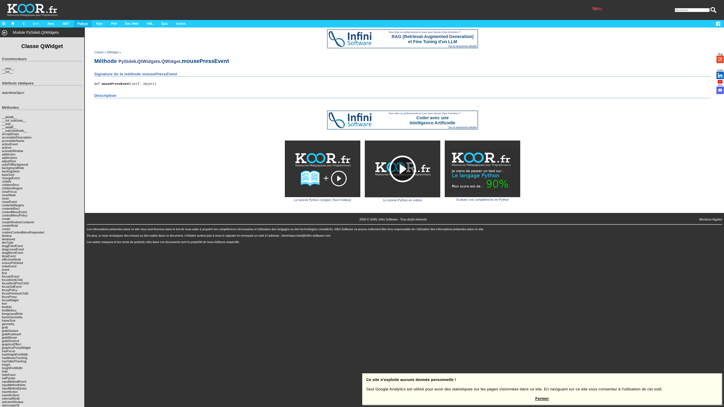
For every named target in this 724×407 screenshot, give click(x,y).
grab (5, 327)
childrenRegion (12, 188)
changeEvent (11, 178)
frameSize (8, 320)
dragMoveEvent (12, 252)
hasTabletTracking (14, 361)
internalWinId (11, 398)
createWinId (10, 225)
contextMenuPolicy (14, 215)
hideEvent (8, 374)
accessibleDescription (16, 137)
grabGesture (10, 330)
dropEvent (9, 256)
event (5, 269)
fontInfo (7, 307)
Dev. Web (131, 23)
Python (82, 23)
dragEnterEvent (12, 246)
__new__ (8, 68)
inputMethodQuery (14, 388)
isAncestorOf (10, 405)
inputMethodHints (13, 385)
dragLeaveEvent (13, 249)
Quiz (164, 23)
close (5, 198)
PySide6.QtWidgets (139, 61)
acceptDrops (10, 134)
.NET (65, 23)
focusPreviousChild (15, 293)
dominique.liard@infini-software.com (305, 235)
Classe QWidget (42, 46)
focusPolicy (9, 290)
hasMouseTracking (14, 358)
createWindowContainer (18, 222)
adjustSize (9, 161)
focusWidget (10, 300)
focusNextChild (12, 280)
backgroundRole (13, 168)
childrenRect (10, 185)
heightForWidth (12, 368)
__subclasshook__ (14, 130)
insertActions (10, 395)
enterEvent (9, 266)
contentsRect (10, 208)
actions (7, 147)
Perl (114, 23)
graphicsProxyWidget (16, 347)
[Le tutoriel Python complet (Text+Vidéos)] (322, 169)
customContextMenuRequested (23, 232)
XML (150, 23)
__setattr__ (9, 127)
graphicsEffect (11, 344)
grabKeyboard (11, 334)
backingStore (11, 171)
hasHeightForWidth (15, 354)
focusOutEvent (11, 286)
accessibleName (13, 140)
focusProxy (9, 296)
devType (7, 242)
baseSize (8, 174)
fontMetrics (9, 310)
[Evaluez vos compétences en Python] (482, 169)
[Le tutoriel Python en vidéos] (402, 169)
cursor (6, 229)
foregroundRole (12, 313)
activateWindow (12, 151)
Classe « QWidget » (107, 52)
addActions (9, 157)
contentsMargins (13, 205)
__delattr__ (9, 117)
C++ (36, 23)
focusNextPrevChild (15, 283)
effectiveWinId (11, 259)
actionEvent (10, 144)
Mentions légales (710, 219)
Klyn (99, 23)
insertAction (10, 391)
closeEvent (9, 202)
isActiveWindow (12, 402)
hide (5, 371)
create (6, 218)
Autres (181, 23)
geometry (8, 324)
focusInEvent (10, 276)
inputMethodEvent (14, 381)
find (4, 273)
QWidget (170, 61)
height (6, 364)
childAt (6, 181)
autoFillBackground (15, 164)
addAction (8, 154)
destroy (7, 235)
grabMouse (9, 337)
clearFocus (9, 191)
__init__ (7, 71)
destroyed (8, 239)
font (4, 303)
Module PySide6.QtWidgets (36, 32)
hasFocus (8, 351)
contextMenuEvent (14, 212)
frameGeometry (12, 317)
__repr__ (8, 123)
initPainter (8, 378)
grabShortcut (10, 341)
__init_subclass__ (14, 120)
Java (50, 23)
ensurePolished (12, 263)
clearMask (9, 195)
